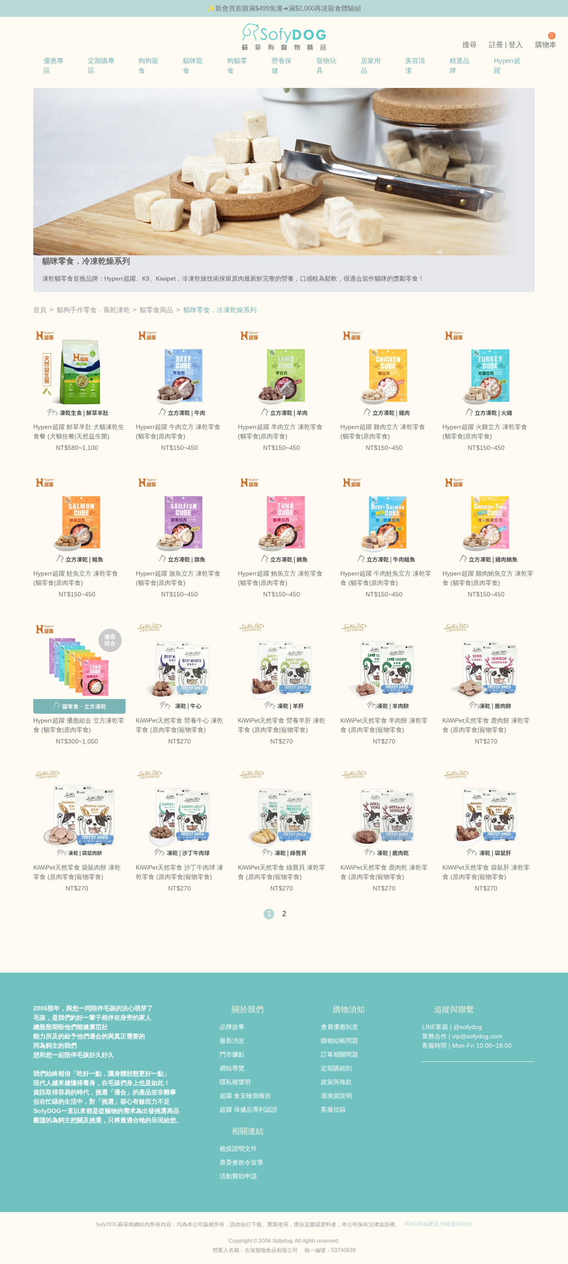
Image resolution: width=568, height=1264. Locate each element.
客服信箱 (333, 1109)
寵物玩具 (326, 65)
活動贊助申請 (238, 1176)
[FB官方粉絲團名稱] (428, 1079)
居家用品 (371, 65)
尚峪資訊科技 (456, 1224)
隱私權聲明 (235, 1081)
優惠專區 (53, 65)
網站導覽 (232, 1068)
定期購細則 (336, 1068)
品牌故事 (232, 1026)
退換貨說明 (336, 1095)
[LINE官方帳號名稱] (447, 1079)
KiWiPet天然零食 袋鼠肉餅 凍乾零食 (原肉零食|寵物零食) (77, 872)
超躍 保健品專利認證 (248, 1109)
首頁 (40, 310)
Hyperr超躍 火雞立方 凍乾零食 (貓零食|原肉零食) (484, 431)
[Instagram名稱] (466, 1079)
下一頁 (299, 914)
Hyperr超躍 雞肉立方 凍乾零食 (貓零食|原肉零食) (382, 431)
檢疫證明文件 (238, 1148)
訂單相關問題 (339, 1054)
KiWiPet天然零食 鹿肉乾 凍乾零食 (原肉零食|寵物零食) (384, 872)
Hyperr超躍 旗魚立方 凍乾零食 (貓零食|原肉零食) (178, 578)
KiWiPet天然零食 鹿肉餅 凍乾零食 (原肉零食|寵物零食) (486, 725)
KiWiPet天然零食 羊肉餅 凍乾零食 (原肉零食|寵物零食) (384, 725)
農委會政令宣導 (241, 1162)
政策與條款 (336, 1081)
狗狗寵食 (148, 65)
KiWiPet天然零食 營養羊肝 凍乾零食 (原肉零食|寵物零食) (281, 725)
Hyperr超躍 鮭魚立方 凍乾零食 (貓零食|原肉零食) (75, 578)
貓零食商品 (156, 310)
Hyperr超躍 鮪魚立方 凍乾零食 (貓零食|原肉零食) (280, 578)
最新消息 (232, 1040)
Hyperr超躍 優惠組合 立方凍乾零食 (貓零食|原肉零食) (78, 725)
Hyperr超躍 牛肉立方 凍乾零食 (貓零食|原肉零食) (178, 431)
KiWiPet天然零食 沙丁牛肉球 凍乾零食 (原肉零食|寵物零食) (179, 872)
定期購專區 (101, 65)
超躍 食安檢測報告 (245, 1095)
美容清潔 (415, 65)
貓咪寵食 (193, 65)
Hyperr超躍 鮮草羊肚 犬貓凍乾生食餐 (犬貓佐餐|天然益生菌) (78, 431)
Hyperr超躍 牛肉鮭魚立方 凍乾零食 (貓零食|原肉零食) (385, 578)
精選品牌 (459, 65)
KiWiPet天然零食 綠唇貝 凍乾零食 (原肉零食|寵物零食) (281, 872)
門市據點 (232, 1054)
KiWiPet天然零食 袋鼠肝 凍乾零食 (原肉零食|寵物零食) (486, 872)
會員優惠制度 (339, 1026)
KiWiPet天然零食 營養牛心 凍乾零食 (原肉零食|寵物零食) (179, 725)
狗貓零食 (237, 65)
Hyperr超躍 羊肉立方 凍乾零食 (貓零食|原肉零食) (280, 431)
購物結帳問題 (339, 1040)
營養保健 (282, 65)
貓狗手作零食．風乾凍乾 (93, 310)
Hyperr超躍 (507, 65)
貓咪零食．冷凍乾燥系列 (219, 310)
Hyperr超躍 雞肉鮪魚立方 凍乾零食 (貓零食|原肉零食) (487, 578)
